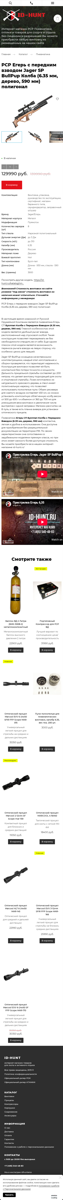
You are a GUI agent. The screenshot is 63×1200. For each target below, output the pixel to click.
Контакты (9, 1143)
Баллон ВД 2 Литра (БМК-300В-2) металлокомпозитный (16, 624)
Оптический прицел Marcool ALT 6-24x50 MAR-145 (16, 908)
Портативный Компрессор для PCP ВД (47, 624)
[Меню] (52, 3)
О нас (7, 1128)
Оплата (8, 1135)
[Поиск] (10, 3)
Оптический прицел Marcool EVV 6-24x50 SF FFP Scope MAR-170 (15, 1007)
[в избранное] (57, 98)
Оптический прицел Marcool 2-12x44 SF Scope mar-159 (16, 816)
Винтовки (9, 1096)
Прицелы (9, 1100)
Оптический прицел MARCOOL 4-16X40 (47, 814)
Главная (6, 54)
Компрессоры (11, 1104)
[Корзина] (58, 18)
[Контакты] (31, 3)
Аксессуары (10, 1115)
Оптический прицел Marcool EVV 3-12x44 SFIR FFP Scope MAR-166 (47, 910)
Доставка (9, 1131)
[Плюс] (16, 166)
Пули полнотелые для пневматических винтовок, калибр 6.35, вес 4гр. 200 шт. (47, 718)
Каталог (23, 54)
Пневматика (43, 54)
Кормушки (9, 1108)
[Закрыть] (60, 1177)
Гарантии (9, 1139)
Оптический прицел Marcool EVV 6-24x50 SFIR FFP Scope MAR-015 (15, 718)
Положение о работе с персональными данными (29, 1147)
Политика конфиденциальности (20, 1074)
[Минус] (3, 166)
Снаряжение (10, 1112)
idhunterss (26, 1172)
